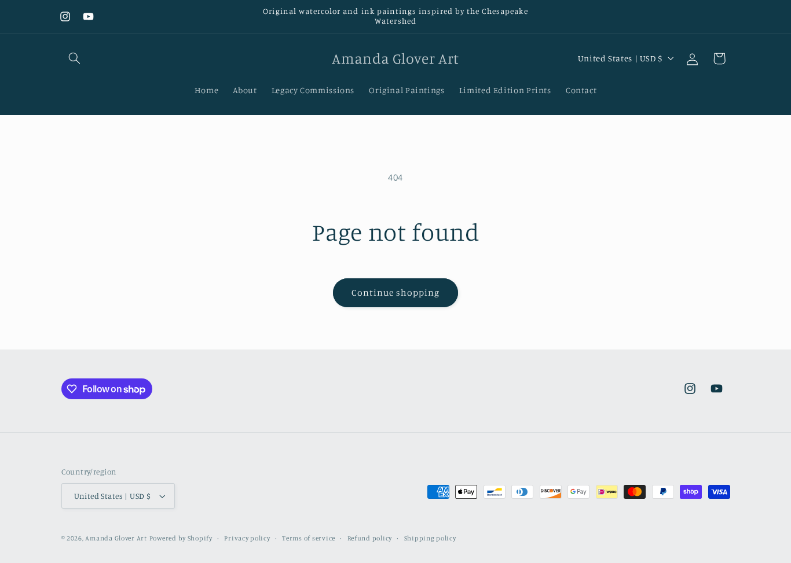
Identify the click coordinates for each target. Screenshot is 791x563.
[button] (74, 58)
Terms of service (308, 538)
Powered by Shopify (181, 538)
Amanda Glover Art (116, 538)
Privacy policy (247, 538)
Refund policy (370, 538)
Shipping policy (430, 538)
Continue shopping (395, 292)
